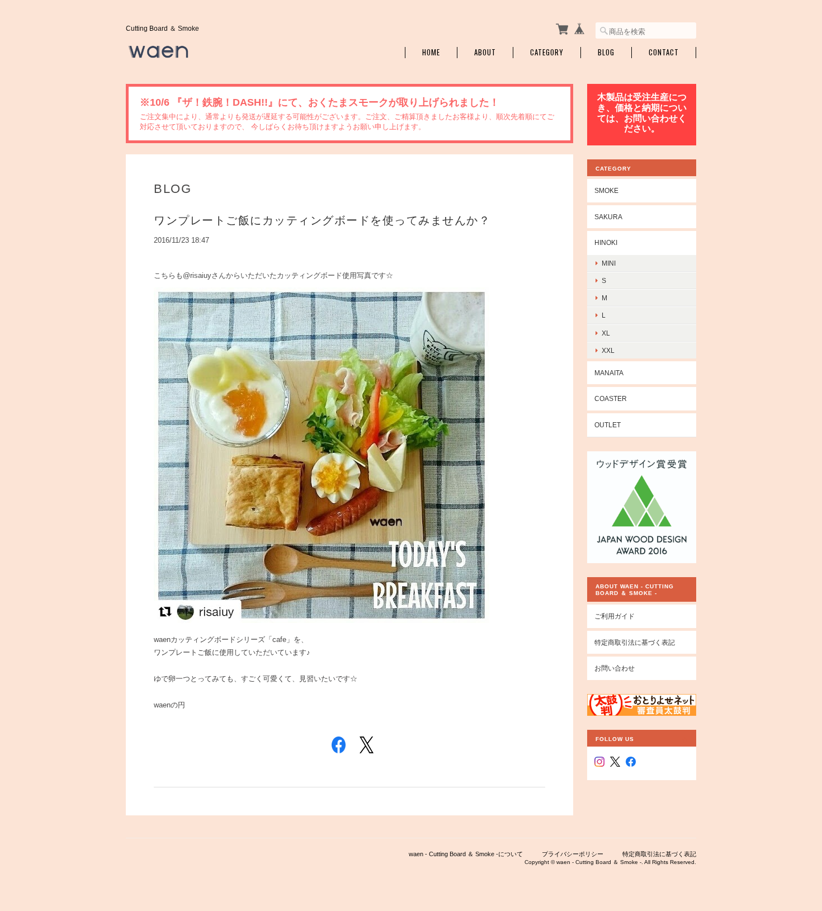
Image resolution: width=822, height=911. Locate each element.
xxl (608, 350)
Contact (664, 52)
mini (609, 263)
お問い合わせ (614, 668)
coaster (610, 398)
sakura (608, 216)
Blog (606, 52)
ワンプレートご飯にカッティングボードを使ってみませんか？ (322, 220)
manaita (608, 372)
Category (547, 52)
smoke (606, 190)
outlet (607, 424)
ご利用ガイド (614, 616)
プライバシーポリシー (572, 854)
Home (431, 52)
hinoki (605, 242)
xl (606, 333)
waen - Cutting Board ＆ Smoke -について (466, 854)
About (485, 52)
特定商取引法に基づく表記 (634, 642)
